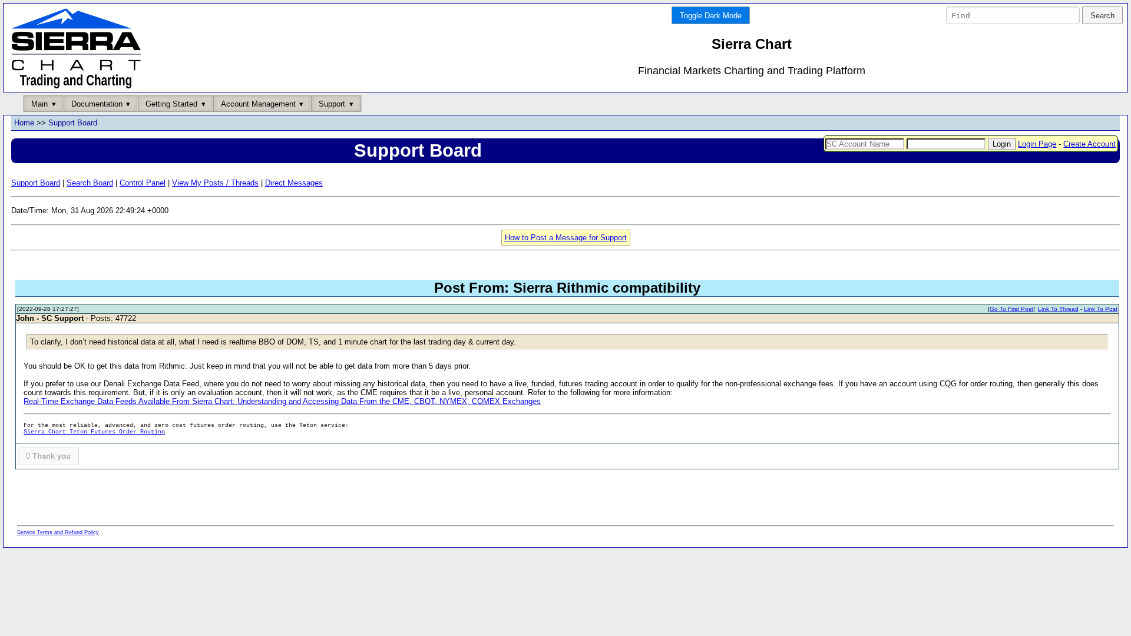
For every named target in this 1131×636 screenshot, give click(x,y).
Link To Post (1100, 309)
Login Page (1037, 144)
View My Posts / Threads (215, 182)
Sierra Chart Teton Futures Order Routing (94, 432)
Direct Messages (294, 182)
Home (24, 122)
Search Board (90, 182)
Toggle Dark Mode (711, 15)
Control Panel (143, 182)
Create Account (1089, 144)
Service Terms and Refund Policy (58, 532)
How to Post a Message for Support (566, 237)
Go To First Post (1011, 309)
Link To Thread (1058, 309)
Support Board (72, 122)
